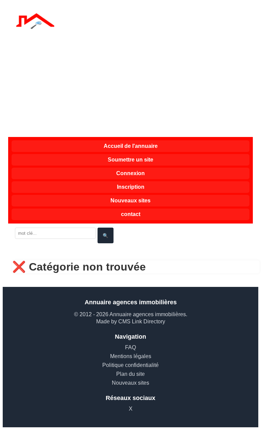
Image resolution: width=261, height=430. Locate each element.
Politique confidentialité (130, 365)
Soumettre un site (130, 160)
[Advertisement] (130, 86)
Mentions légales (130, 356)
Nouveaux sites (130, 200)
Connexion (130, 173)
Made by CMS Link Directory (130, 321)
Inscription (130, 187)
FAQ (130, 347)
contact (130, 214)
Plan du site (130, 374)
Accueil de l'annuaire (131, 146)
